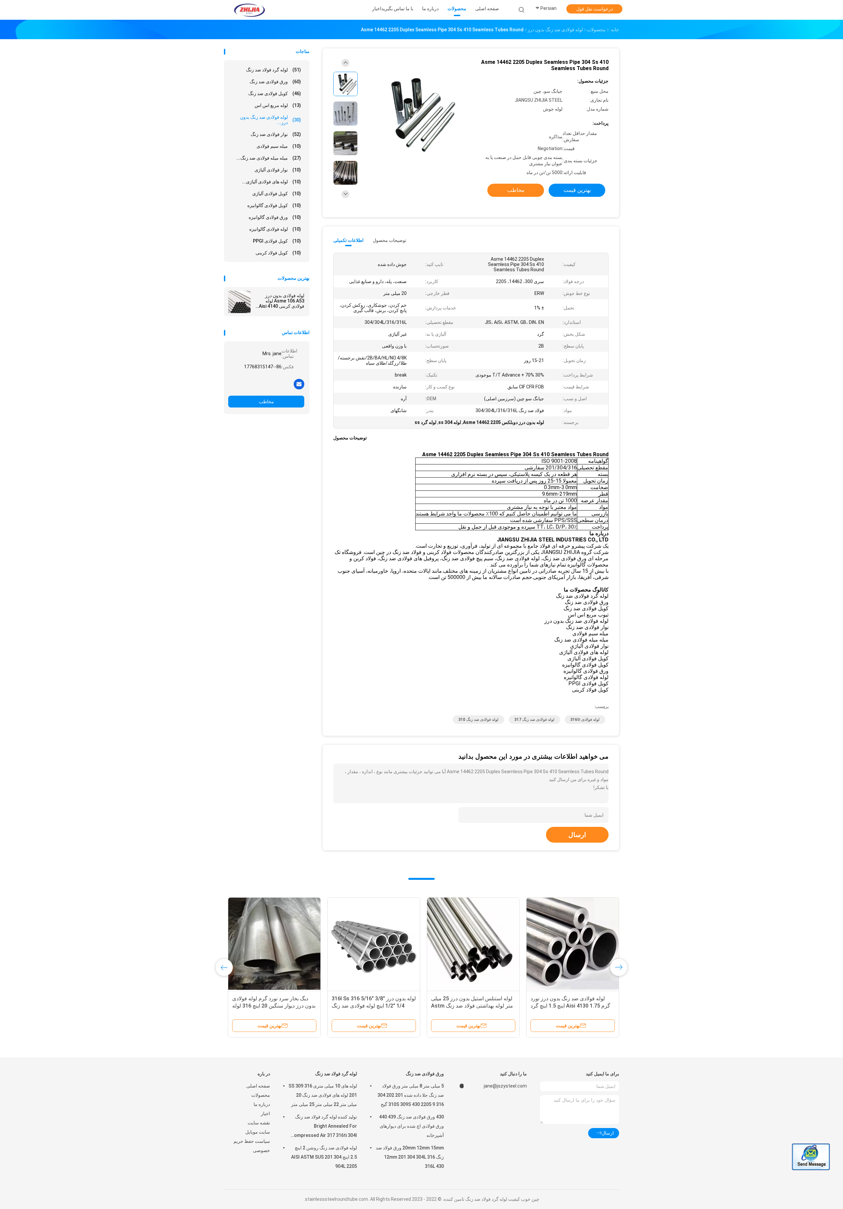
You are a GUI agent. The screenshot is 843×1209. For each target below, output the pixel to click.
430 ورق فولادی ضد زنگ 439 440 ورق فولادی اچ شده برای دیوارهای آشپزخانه (411, 1126)
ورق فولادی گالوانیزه (275, 217)
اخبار (265, 1113)
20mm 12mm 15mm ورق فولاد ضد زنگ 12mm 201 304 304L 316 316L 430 (410, 1157)
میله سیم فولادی (279, 146)
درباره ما (262, 1104)
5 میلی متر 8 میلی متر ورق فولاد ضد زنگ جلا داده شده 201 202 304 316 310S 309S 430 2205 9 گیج (410, 1095)
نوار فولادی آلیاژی (278, 169)
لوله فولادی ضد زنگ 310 (478, 719)
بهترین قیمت (577, 190)
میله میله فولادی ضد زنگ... (268, 158)
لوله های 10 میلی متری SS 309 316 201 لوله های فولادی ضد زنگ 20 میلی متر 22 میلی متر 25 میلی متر (322, 1095)
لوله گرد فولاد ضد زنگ (273, 69)
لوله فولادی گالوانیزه (275, 229)
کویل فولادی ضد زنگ (274, 93)
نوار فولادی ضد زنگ (276, 134)
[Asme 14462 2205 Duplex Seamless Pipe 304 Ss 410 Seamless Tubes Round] (416, 114)
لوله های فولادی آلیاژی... (271, 181)
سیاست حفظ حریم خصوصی (251, 1146)
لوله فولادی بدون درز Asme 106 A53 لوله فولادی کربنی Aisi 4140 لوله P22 (281, 301)
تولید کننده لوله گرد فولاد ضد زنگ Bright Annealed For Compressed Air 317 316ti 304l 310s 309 (324, 1127)
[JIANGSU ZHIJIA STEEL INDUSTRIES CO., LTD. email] (299, 384)
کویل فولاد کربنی (278, 252)
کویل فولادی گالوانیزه (274, 205)
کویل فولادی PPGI (277, 241)
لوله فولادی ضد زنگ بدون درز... (270, 120)
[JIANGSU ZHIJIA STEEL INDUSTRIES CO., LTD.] (250, 10)
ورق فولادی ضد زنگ (275, 81)
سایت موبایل (257, 1132)
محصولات (260, 1095)
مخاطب (266, 401)
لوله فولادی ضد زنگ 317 (534, 719)
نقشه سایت (259, 1122)
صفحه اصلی (258, 1086)
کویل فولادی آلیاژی (276, 193)
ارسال (577, 835)
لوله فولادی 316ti (585, 719)
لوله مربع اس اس (278, 105)
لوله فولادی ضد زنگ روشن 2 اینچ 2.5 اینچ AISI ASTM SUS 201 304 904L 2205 (324, 1157)
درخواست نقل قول (594, 9)
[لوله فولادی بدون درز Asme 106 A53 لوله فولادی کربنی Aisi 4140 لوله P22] (239, 302)
